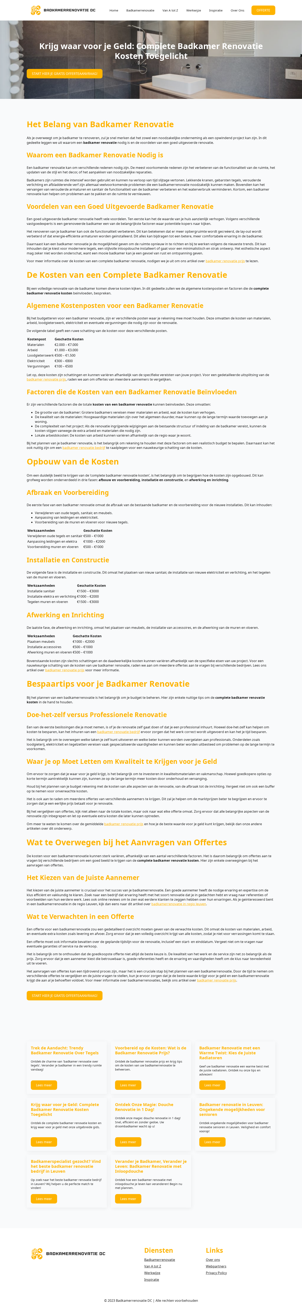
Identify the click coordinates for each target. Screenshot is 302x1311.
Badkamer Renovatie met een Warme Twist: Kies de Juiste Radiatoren (229, 1053)
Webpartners (216, 1266)
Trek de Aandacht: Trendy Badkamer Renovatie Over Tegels (65, 1050)
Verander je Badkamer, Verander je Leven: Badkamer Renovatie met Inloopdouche (151, 1166)
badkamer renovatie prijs (225, 261)
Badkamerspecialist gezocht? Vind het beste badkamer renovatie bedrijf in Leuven (66, 1166)
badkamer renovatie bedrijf (83, 447)
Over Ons (237, 10)
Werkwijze (193, 10)
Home (114, 10)
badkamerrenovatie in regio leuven (178, 904)
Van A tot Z (170, 10)
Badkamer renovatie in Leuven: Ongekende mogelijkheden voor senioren (232, 1109)
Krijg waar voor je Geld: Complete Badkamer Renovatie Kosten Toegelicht (65, 1109)
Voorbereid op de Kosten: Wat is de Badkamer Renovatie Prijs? (150, 1050)
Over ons (213, 1259)
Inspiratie (215, 10)
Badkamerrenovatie (140, 10)
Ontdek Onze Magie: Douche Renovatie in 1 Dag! (144, 1107)
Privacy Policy (216, 1273)
